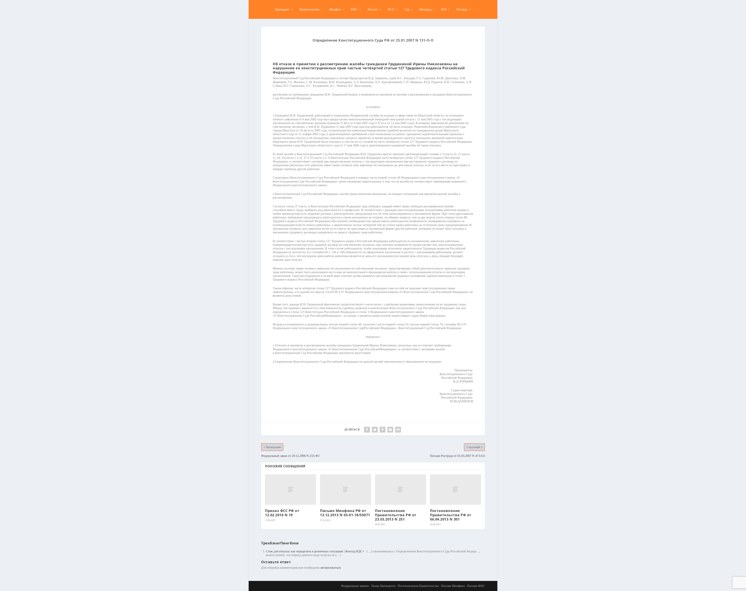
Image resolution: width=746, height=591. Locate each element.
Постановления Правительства (418, 586)
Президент (282, 9)
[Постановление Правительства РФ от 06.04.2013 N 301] (455, 489)
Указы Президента (383, 586)
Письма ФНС (476, 586)
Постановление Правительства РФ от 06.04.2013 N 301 (450, 514)
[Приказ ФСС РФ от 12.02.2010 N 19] (290, 489)
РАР (444, 9)
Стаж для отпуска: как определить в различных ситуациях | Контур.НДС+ (315, 551)
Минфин (335, 9)
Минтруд (425, 9)
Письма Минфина (453, 586)
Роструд (462, 9)
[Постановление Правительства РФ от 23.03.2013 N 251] (400, 489)
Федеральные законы (355, 586)
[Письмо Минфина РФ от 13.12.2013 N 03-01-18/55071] (345, 489)
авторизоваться (330, 567)
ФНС (354, 9)
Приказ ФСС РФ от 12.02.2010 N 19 (282, 512)
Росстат (373, 9)
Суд (406, 9)
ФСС (391, 9)
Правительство (309, 9)
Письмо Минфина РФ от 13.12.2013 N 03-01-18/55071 (345, 512)
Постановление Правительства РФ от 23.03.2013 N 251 (395, 514)
